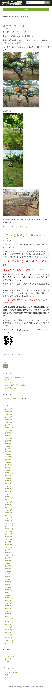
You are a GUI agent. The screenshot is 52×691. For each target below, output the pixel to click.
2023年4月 (8, 486)
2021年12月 (9, 523)
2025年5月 (8, 441)
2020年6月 (8, 566)
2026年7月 (8, 411)
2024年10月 (9, 449)
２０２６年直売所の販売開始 (15, 385)
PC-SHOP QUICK (11, 672)
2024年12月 (9, 446)
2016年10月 (9, 643)
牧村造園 (8, 677)
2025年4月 (8, 443)
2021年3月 (8, 544)
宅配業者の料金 (10, 388)
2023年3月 (8, 489)
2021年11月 (9, 526)
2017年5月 (8, 632)
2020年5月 (8, 568)
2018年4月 (8, 611)
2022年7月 (8, 507)
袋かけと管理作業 (14, 25)
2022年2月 (8, 518)
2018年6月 (8, 608)
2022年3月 (8, 515)
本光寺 (7, 675)
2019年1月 (8, 592)
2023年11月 (9, 470)
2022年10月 (9, 499)
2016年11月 (9, 640)
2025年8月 (8, 433)
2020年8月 (8, 560)
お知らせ (8, 382)
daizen (14, 227)
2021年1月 (8, 550)
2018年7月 (8, 606)
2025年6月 (8, 438)
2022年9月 (8, 502)
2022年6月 (8, 510)
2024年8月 (8, 454)
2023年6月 (8, 483)
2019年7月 (8, 584)
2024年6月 (8, 459)
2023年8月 (8, 478)
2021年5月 (8, 542)
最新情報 (8, 659)
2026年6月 (8, 414)
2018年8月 (8, 603)
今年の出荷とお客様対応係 (14, 377)
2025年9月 (8, 430)
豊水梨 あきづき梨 (12, 398)
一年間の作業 (23, 227)
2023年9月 (8, 475)
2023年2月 (8, 491)
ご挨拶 (7, 653)
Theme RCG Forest (37, 687)
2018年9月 (8, 600)
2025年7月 (8, 435)
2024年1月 (8, 467)
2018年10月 (9, 598)
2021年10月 (9, 528)
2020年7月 (8, 563)
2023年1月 (8, 494)
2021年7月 (8, 536)
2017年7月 (8, 630)
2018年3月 (8, 614)
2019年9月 (8, 582)
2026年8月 (8, 409)
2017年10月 (9, 622)
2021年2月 (8, 547)
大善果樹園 (12, 3)
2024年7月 (8, 457)
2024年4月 (8, 465)
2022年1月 (8, 520)
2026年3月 (8, 422)
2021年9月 (8, 531)
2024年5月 (8, 462)
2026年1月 (8, 425)
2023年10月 (9, 473)
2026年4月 (8, 419)
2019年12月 (9, 576)
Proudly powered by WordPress (19, 687)
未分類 (21, 354)
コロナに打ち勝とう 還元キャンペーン (25, 236)
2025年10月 (9, 427)
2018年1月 (8, 616)
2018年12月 (9, 595)
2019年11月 (9, 579)
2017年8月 (8, 627)
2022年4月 (8, 513)
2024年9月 (8, 451)
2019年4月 (8, 590)
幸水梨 (7, 380)
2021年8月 (8, 534)
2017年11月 (9, 619)
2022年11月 (9, 497)
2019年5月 (8, 587)
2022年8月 (8, 505)
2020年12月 (9, 552)
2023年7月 (8, 481)
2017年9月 (8, 624)
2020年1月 (8, 574)
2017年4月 (8, 635)
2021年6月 (8, 539)
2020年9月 (8, 558)
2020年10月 (9, 555)
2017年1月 (8, 637)
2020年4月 (8, 571)
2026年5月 (8, 417)
